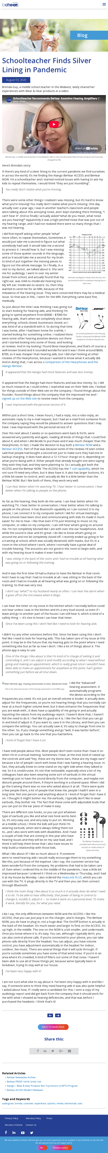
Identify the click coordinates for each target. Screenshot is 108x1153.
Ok (41, 1147)
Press (49, 1118)
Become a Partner (14, 1124)
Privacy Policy (11, 1118)
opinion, (52, 1103)
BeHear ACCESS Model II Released (25, 1090)
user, (80, 1103)
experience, (41, 1103)
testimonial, (71, 1103)
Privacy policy (60, 1147)
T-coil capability (79, 469)
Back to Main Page (53, 1027)
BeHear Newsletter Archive (21, 1077)
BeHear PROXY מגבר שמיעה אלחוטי (24, 1081)
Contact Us (31, 1124)
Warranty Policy (33, 1118)
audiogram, (8, 1103)
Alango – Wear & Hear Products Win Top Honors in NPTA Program (42, 1085)
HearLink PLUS (72, 877)
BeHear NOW (83, 445)
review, (61, 1103)
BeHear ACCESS (12, 449)
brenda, (19, 1103)
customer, (29, 1103)
